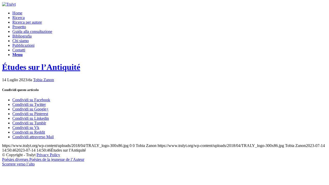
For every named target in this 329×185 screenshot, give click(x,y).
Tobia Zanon (43, 80)
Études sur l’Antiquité (41, 67)
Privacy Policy (48, 155)
